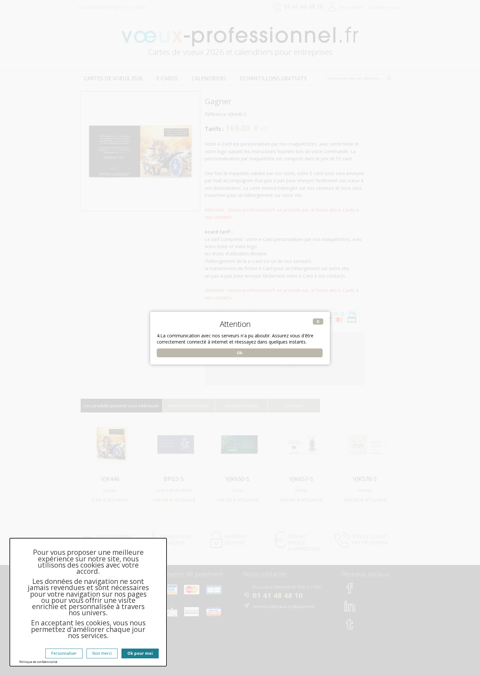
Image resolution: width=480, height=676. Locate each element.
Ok (240, 353)
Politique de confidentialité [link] (38, 662)
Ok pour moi (140, 653)
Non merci (102, 653)
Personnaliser (64, 653)
